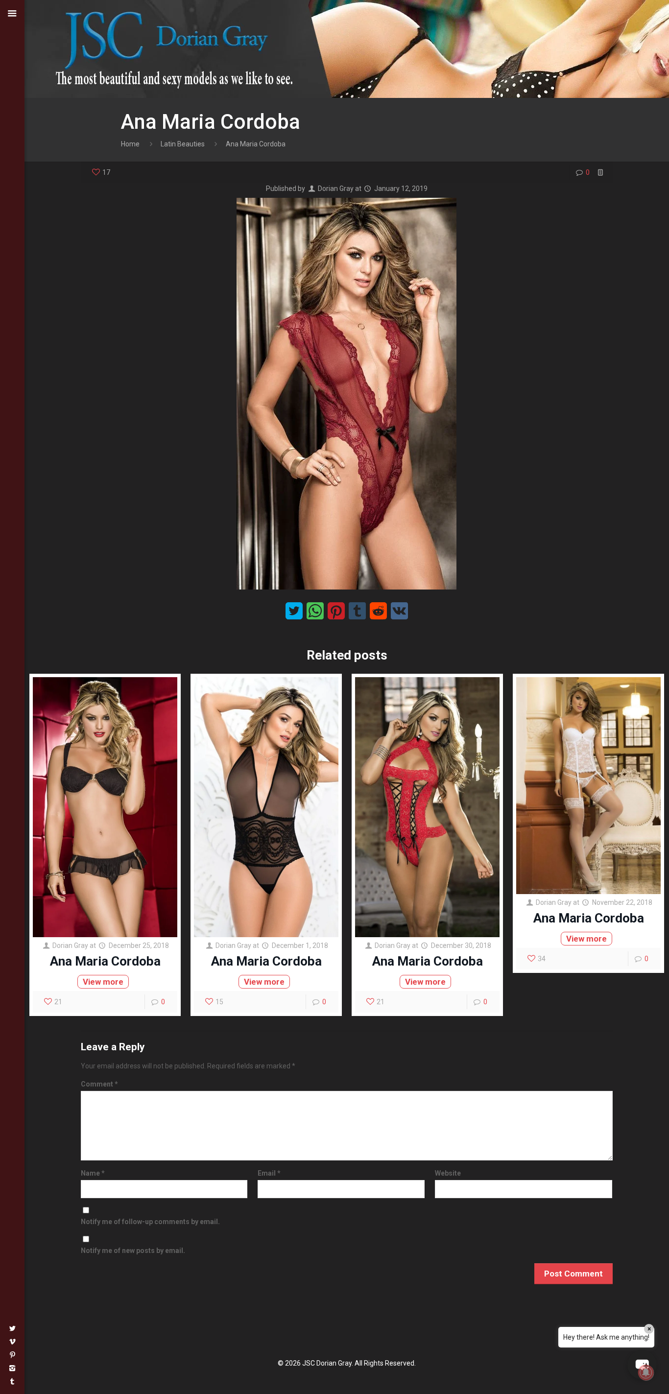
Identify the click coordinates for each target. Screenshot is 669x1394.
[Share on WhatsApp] (315, 610)
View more (103, 982)
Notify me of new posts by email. (133, 1250)
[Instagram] (12, 1368)
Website (448, 1173)
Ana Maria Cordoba (105, 961)
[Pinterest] (12, 1355)
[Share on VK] (399, 610)
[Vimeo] (12, 1342)
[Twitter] (12, 1328)
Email (269, 1173)
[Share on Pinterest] (336, 610)
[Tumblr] (12, 1381)
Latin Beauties (183, 144)
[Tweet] (294, 610)
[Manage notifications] (646, 1372)
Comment (99, 1084)
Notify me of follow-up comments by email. (150, 1222)
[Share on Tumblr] (357, 610)
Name (93, 1173)
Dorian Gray (336, 188)
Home (130, 144)
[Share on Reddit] (378, 610)
